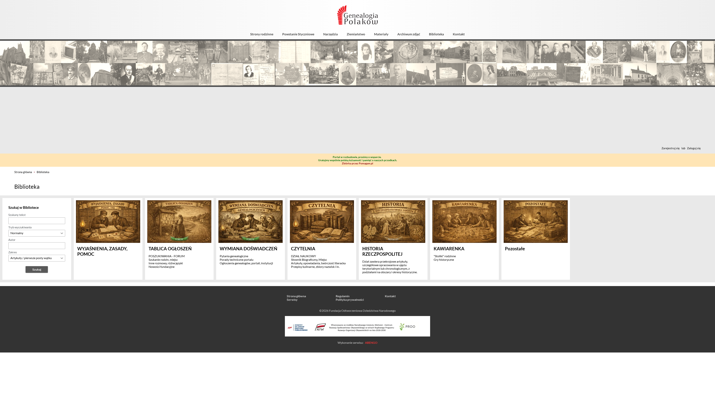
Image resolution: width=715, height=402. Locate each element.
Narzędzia (330, 34)
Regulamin (342, 296)
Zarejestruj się (671, 148)
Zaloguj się (694, 148)
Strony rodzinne (261, 34)
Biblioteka (436, 34)
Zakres (12, 252)
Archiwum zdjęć (408, 34)
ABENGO (371, 342)
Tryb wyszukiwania (20, 227)
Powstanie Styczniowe (298, 34)
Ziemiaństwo (356, 34)
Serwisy (292, 299)
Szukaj (36, 269)
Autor (11, 239)
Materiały (381, 34)
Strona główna (23, 172)
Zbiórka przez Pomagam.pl (357, 163)
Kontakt (459, 34)
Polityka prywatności (350, 299)
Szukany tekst (17, 214)
